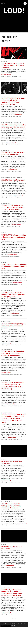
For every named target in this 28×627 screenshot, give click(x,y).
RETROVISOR (9, 412)
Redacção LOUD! (7, 76)
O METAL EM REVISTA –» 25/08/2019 (11, 462)
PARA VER (13, 122)
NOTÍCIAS (8, 122)
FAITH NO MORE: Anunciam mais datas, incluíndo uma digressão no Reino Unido (12, 353)
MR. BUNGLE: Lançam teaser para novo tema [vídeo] (13, 153)
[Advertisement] (14, 22)
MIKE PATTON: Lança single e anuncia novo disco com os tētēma (13, 326)
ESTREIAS (3, 122)
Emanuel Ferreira (7, 116)
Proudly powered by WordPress (10, 623)
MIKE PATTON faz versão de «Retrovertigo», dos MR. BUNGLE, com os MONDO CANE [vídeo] (12, 385)
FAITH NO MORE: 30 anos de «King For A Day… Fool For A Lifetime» (13, 65)
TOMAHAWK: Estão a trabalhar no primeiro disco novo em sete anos (13, 266)
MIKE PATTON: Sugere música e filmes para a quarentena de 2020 (13, 237)
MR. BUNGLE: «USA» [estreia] (13, 180)
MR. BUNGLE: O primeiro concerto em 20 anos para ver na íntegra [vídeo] (13, 294)
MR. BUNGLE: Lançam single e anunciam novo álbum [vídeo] (13, 126)
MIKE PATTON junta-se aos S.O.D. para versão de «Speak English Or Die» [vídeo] (13, 207)
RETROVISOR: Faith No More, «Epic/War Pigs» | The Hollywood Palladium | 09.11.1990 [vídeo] (13, 101)
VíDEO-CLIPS (18, 122)
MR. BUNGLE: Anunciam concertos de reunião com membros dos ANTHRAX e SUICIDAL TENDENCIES (11, 592)
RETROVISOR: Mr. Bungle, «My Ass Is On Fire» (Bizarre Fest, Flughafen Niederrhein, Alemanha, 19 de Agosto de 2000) (13, 418)
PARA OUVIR (13, 177)
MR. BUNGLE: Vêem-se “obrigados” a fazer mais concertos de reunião (11, 506)
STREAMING (19, 177)
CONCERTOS (4, 290)
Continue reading (6, 74)
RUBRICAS (3, 96)
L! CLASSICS (4, 61)
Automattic (13, 625)
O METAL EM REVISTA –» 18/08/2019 (11, 547)
